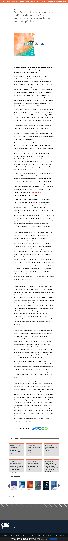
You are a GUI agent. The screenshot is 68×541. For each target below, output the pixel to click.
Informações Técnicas (32, 1)
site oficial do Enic (38, 192)
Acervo (43, 1)
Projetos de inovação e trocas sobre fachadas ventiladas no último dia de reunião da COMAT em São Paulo (16, 466)
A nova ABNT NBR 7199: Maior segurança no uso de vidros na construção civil (16, 449)
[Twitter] (36, 428)
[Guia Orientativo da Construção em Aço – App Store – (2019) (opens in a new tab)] (46, 485)
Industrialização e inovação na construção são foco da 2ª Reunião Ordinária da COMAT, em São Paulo (51, 465)
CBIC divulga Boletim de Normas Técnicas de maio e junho (33, 448)
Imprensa (21, 1)
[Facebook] (33, 428)
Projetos (15, 1)
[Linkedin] (39, 428)
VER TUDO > (12, 496)
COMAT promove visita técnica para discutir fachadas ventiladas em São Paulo (33, 465)
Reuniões (50, 1)
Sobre (9, 1)
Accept (53, 539)
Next (59, 486)
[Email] (42, 428)
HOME (4, 1)
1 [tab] (33, 492)
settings (46, 539)
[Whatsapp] (46, 428)
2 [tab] (35, 492)
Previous (9, 486)
